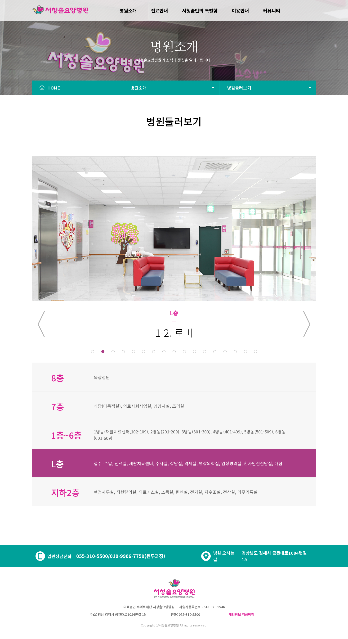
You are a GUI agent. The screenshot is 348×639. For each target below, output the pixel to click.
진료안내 (159, 10)
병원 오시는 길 (223, 556)
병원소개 (128, 10)
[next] (306, 324)
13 (214, 351)
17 (255, 351)
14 (225, 351)
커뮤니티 (271, 10)
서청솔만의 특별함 (200, 10)
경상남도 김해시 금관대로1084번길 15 (274, 556)
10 (184, 351)
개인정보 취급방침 (241, 614)
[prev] (41, 324)
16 (245, 351)
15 (235, 351)
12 (204, 351)
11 (194, 351)
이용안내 (240, 10)
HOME (52, 88)
